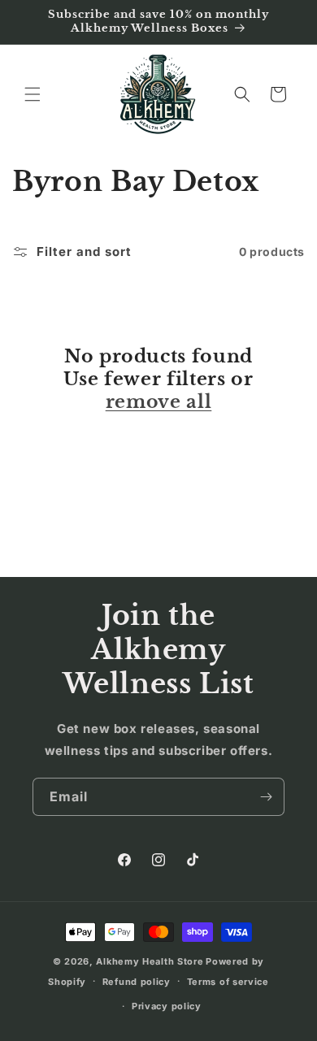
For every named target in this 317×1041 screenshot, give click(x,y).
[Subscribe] (266, 797)
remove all (159, 402)
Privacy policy (167, 1006)
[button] (32, 94)
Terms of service (228, 981)
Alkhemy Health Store (149, 961)
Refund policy (136, 981)
